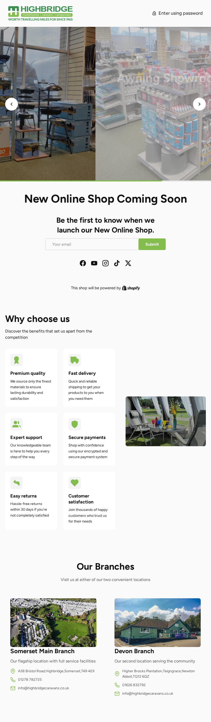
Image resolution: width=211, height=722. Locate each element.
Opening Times (105, 136)
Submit (152, 244)
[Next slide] (199, 104)
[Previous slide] (11, 104)
